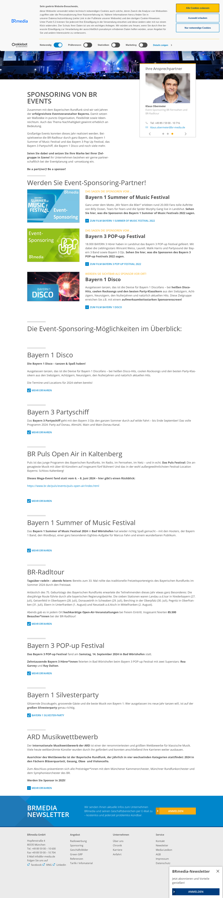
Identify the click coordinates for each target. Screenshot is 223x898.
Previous (149, 134)
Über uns (118, 841)
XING (49, 864)
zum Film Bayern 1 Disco (106, 307)
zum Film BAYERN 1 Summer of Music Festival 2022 (122, 220)
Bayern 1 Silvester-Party (48, 715)
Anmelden (175, 811)
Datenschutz (163, 863)
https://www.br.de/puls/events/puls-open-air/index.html (63, 486)
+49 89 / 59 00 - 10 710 (167, 119)
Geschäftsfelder (79, 849)
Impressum (162, 858)
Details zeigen (160, 45)
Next (185, 133)
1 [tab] (163, 133)
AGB (158, 854)
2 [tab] (167, 133)
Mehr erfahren (42, 390)
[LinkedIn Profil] (188, 106)
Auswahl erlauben (197, 18)
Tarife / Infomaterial (81, 863)
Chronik (117, 845)
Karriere (117, 849)
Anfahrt (117, 854)
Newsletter (162, 845)
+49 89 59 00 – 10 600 (44, 848)
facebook (36, 864)
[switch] (87, 45)
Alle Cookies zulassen (197, 8)
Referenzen (76, 858)
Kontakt (160, 841)
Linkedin (61, 864)
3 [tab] (172, 133)
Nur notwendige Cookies (198, 28)
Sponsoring (76, 845)
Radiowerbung (78, 841)
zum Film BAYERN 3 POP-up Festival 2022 (115, 264)
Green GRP (76, 854)
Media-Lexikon (164, 849)
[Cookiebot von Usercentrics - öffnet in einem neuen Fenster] (19, 45)
